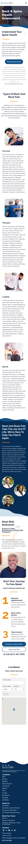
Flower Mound (7, 784)
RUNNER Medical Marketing (10, 771)
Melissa (4, 788)
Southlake (5, 800)
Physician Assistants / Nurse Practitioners (11, 823)
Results (16, 686)
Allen (3, 777)
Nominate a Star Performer (11, 808)
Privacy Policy (6, 833)
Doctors (4, 818)
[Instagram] (12, 830)
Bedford (4, 781)
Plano (4, 791)
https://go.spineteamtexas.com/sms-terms (14, 83)
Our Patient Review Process (11, 812)
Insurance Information (9, 810)
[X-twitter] (6, 830)
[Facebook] (3, 830)
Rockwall (5, 797)
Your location (7, 680)
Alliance (4, 779)
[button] (26, 3)
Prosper (4, 793)
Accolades (5, 805)
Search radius (7, 686)
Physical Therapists (8, 820)
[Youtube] (9, 830)
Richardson (6, 795)
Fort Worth (5, 786)
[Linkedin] (14, 830)
